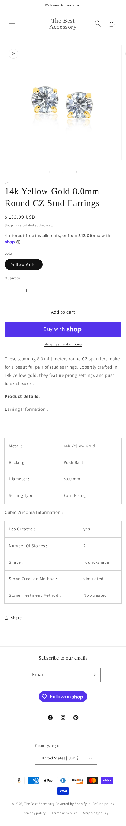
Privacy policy (34, 813)
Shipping (11, 225)
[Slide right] (76, 171)
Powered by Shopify (71, 803)
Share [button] (16, 617)
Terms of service (64, 813)
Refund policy (103, 804)
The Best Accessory (39, 803)
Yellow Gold (23, 264)
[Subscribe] (93, 675)
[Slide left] (49, 171)
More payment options (63, 344)
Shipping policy (96, 813)
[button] (12, 23)
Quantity (12, 278)
